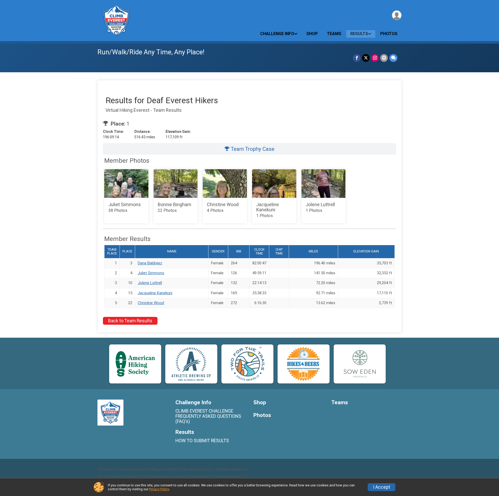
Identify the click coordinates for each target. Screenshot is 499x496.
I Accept (381, 487)
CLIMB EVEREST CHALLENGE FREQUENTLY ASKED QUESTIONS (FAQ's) (208, 416)
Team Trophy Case (251, 149)
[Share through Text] (393, 58)
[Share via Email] (384, 58)
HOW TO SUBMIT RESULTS (202, 440)
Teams (334, 33)
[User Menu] (397, 15)
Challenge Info (277, 33)
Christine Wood (151, 303)
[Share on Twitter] (366, 58)
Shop (312, 33)
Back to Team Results (130, 320)
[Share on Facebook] (356, 58)
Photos (388, 33)
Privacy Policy (159, 489)
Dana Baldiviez (150, 263)
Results (359, 33)
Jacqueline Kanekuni (155, 293)
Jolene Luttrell (150, 282)
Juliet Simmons (151, 273)
